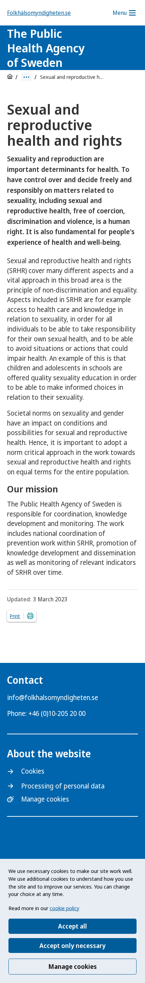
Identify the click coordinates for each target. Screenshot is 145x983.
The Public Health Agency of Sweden (45, 48)
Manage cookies (72, 966)
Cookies (32, 771)
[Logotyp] (111, 48)
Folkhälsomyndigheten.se (39, 13)
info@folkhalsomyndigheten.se (52, 697)
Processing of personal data (63, 786)
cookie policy (64, 908)
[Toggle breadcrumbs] (26, 77)
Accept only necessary (72, 945)
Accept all (72, 926)
